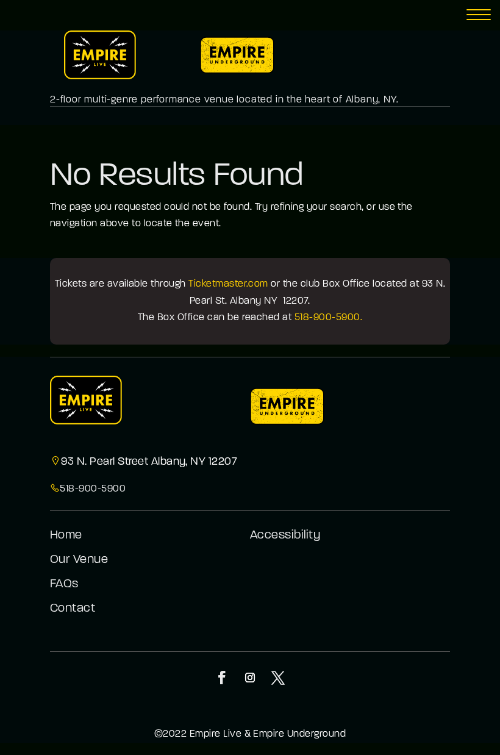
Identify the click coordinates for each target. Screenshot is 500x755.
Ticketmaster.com (228, 284)
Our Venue (79, 560)
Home (66, 535)
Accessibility (285, 535)
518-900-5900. (328, 318)
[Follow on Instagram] (250, 677)
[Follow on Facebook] (222, 677)
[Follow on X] (278, 677)
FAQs (64, 584)
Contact (72, 609)
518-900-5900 (93, 489)
